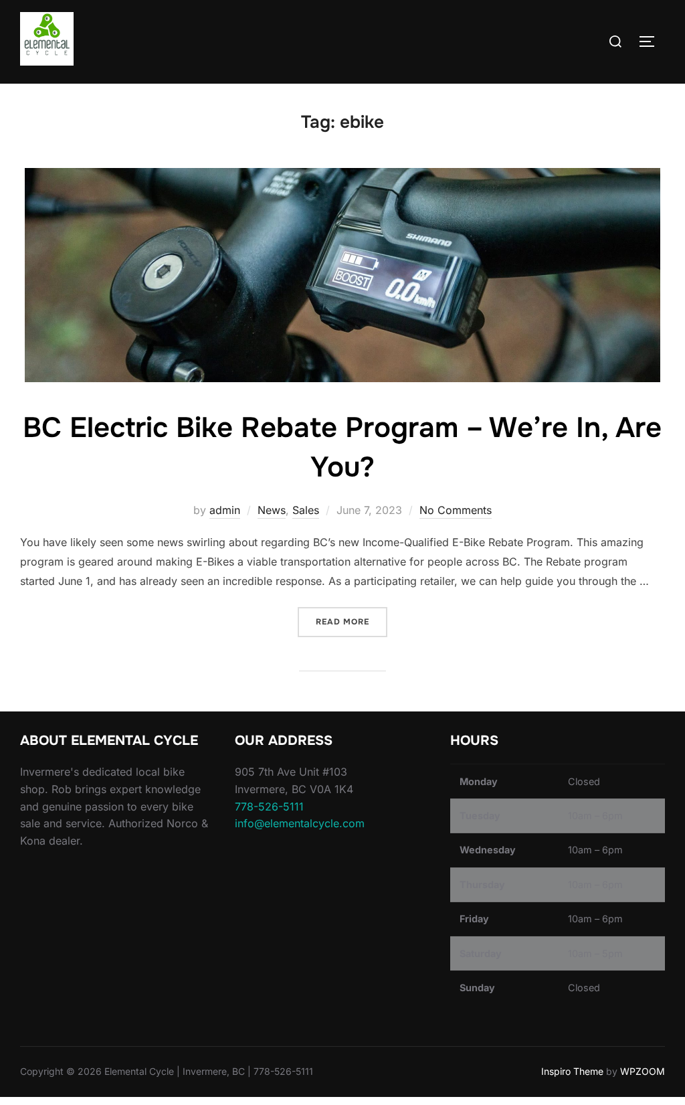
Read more (351, 621)
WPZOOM (642, 1071)
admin (224, 510)
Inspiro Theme (572, 1071)
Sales (305, 510)
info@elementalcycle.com (300, 823)
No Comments (455, 510)
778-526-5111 (269, 806)
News (272, 510)
